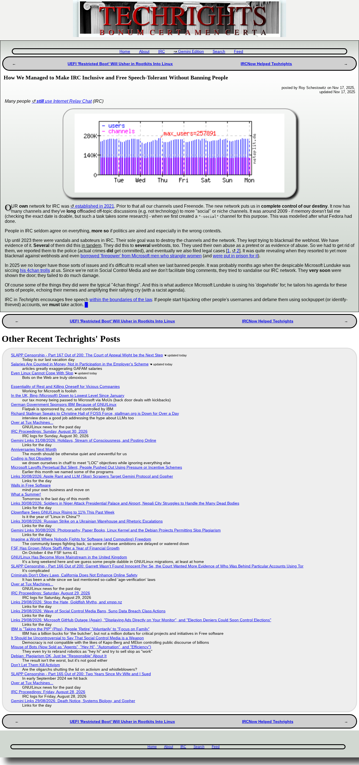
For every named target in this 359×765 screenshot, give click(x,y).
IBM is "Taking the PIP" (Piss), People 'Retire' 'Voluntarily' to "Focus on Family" (80, 629)
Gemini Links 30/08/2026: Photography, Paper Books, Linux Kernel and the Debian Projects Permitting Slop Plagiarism (116, 530)
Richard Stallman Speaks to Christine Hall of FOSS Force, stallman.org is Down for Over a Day (95, 413)
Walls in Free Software (31, 485)
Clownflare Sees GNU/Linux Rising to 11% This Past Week (62, 512)
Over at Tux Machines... (32, 422)
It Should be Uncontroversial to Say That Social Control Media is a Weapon (77, 638)
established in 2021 (94, 206)
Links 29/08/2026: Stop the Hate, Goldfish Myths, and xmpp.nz (66, 602)
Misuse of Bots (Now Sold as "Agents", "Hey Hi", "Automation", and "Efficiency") (81, 647)
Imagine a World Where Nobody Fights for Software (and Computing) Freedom (81, 539)
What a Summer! (26, 494)
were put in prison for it (235, 255)
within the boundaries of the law (120, 299)
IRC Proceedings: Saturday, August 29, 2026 (50, 593)
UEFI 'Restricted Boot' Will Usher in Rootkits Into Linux (120, 63)
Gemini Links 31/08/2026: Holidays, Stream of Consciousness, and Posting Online (83, 440)
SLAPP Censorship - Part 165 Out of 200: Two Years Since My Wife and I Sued (81, 674)
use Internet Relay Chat (64, 101)
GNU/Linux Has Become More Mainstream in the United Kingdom (69, 557)
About (144, 51)
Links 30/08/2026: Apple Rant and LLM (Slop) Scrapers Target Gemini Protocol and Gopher (92, 476)
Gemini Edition (191, 51)
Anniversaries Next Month (34, 449)
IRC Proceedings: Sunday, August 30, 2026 (49, 431)
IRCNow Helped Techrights (266, 63)
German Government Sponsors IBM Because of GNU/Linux (63, 404)
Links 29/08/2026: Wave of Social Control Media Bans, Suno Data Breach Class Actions (88, 611)
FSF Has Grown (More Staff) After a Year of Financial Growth (65, 548)
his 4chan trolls (35, 270)
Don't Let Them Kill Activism (35, 665)
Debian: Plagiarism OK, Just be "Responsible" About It (59, 656)
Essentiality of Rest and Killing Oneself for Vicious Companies (65, 386)
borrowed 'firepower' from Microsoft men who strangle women (141, 255)
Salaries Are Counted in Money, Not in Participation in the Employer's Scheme (80, 364)
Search (219, 51)
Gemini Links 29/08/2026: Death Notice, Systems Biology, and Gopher (73, 700)
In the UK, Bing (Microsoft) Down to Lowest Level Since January (67, 395)
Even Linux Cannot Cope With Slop (42, 373)
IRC (161, 51)
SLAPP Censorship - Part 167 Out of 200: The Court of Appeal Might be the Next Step (87, 355)
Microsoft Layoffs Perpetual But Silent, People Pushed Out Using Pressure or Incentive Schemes (96, 467)
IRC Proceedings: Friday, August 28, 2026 (48, 692)
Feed (238, 51)
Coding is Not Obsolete (31, 458)
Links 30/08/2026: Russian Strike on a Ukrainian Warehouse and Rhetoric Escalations (87, 521)
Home (124, 51)
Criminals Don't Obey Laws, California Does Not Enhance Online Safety (74, 575)
